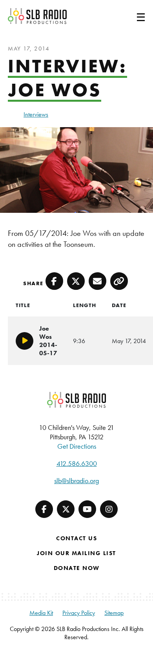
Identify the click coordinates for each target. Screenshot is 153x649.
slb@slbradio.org (76, 480)
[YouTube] (87, 509)
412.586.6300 (76, 463)
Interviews (36, 114)
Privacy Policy (78, 613)
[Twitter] (66, 509)
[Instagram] (109, 509)
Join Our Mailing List (76, 553)
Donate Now (77, 568)
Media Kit (41, 613)
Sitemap (114, 613)
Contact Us (76, 538)
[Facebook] (44, 509)
